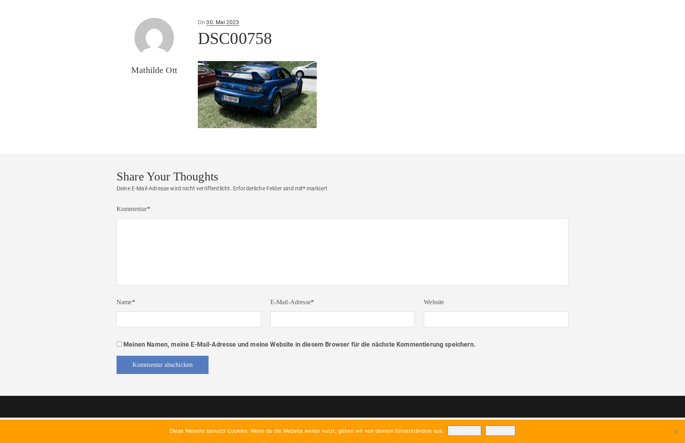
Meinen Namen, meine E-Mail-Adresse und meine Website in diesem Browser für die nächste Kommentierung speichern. (299, 344)
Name (126, 302)
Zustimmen (464, 431)
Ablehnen (500, 431)
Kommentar (133, 208)
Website (434, 302)
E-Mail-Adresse (292, 302)
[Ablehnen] (675, 431)
